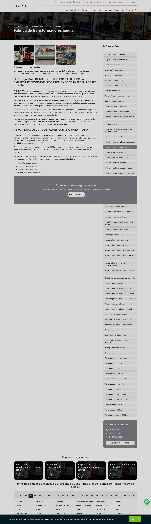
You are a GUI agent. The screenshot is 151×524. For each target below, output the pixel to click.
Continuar (135, 519)
